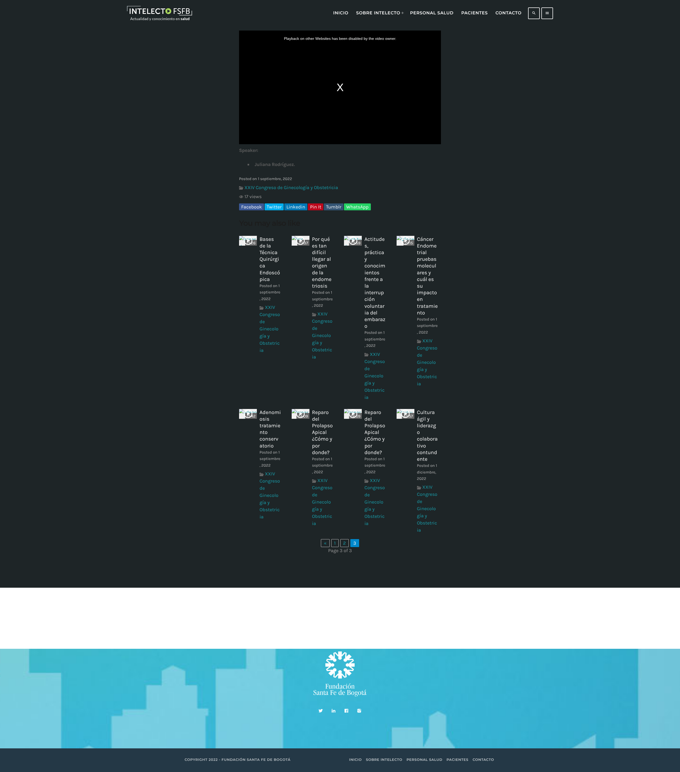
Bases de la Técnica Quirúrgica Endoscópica (270, 259)
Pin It (315, 207)
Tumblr (333, 207)
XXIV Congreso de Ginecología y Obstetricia (291, 187)
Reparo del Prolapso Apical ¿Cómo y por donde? (322, 432)
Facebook (251, 207)
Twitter (274, 207)
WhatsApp (357, 207)
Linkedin (295, 207)
